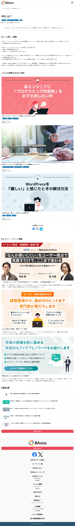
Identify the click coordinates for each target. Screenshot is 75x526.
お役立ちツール (9, 8)
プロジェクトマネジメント (13, 20)
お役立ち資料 (37, 478)
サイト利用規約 (37, 514)
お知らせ (37, 496)
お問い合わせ (37, 431)
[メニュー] (72, 2)
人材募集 (37, 506)
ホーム (3, 8)
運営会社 (37, 500)
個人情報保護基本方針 (37, 518)
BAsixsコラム (37, 468)
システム (4, 20)
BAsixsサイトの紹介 (37, 460)
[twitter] (37, 228)
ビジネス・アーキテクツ (36, 502)
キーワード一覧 (37, 464)
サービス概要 (37, 484)
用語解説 (14, 8)
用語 (21, 20)
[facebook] (33, 228)
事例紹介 (37, 488)
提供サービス (37, 486)
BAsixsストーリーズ (37, 472)
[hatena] (41, 228)
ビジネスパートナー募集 (37, 508)
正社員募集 (37, 510)
